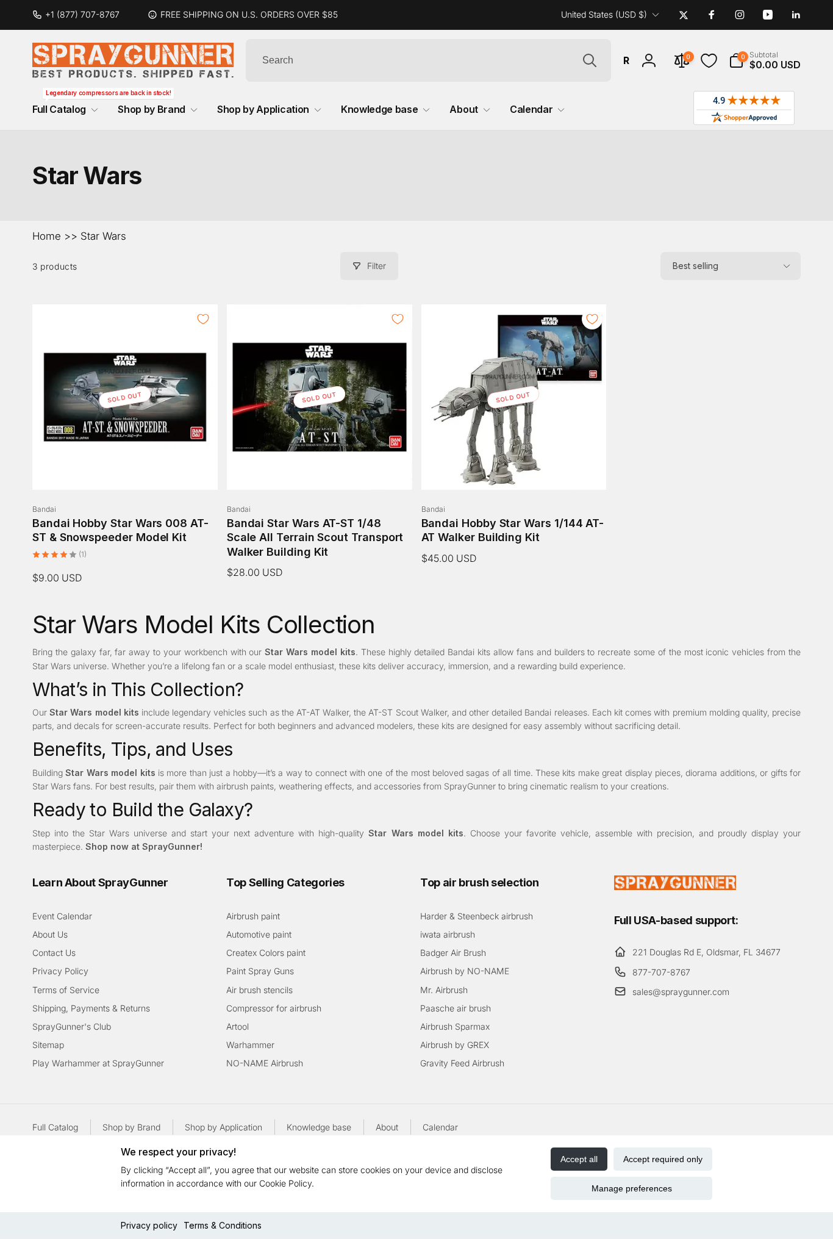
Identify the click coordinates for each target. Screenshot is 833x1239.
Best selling (695, 265)
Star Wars (103, 236)
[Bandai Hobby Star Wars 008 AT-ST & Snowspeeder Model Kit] (125, 467)
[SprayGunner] (675, 886)
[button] (765, 60)
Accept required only (663, 1159)
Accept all (579, 1159)
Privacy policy (149, 1225)
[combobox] (428, 60)
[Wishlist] (709, 60)
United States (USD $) (604, 14)
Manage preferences (632, 1188)
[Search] (589, 60)
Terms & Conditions (223, 1225)
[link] (80, 14)
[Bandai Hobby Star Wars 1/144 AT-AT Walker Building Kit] (514, 467)
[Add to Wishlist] (203, 319)
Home (46, 236)
